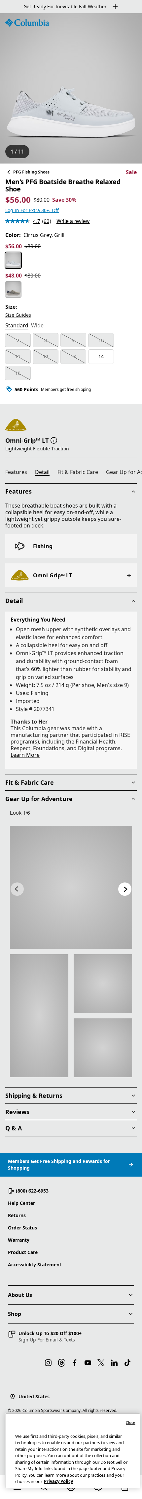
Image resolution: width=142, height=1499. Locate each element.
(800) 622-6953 (32, 1191)
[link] (71, 887)
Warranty (18, 1240)
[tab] (16, 326)
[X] (101, 1362)
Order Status (22, 1227)
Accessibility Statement (34, 1264)
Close (130, 1422)
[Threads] (61, 1362)
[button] (54, 440)
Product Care (23, 1252)
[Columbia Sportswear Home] (27, 23)
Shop (14, 1314)
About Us (20, 1295)
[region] (71, 88)
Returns (17, 1215)
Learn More (25, 754)
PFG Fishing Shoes (31, 172)
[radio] (13, 260)
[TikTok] (127, 1362)
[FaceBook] (74, 1362)
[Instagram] (48, 1362)
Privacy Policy (58, 1481)
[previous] (17, 889)
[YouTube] (87, 1362)
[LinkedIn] (114, 1362)
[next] (124, 889)
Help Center (21, 1203)
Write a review (73, 221)
